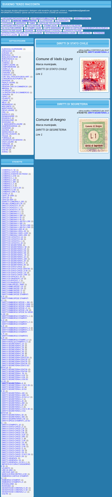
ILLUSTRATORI (46, 21)
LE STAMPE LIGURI (33, 28)
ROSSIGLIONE (8, 120)
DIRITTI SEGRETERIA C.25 (13, 348)
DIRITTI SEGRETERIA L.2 (12, 399)
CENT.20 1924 (7, 200)
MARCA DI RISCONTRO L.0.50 (14, 474)
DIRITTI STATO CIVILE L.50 (13, 456)
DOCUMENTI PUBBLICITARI (42, 18)
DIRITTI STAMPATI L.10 (11, 425)
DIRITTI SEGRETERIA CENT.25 (14, 361)
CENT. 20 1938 (8, 196)
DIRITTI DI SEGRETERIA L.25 (14, 261)
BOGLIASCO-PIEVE (10, 57)
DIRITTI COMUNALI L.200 (12, 215)
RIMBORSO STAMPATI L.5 (12, 482)
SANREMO (6, 128)
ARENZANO (7, 51)
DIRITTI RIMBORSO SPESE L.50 (15, 310)
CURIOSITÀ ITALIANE (73, 30)
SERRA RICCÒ (8, 132)
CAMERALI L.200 (9, 182)
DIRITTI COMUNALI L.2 (11, 213)
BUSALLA (6, 61)
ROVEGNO (6, 122)
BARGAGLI (6, 55)
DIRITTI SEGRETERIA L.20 (12, 401)
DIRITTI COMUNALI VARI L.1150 (15, 233)
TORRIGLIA (6, 138)
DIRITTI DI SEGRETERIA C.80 (14, 253)
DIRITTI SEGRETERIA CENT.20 (14, 360)
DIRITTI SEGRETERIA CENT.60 (14, 371)
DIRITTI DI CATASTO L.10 (12, 243)
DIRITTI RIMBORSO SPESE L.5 (14, 308)
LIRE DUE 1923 (8, 472)
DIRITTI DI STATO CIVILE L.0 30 (14, 271)
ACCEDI (23, 35)
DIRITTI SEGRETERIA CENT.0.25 (15, 358)
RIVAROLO (6, 118)
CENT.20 (5, 198)
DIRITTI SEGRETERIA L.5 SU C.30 (16, 409)
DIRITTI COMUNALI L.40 (11, 219)
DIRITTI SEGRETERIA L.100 (13, 393)
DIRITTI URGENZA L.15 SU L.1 (14, 462)
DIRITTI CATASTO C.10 (11, 205)
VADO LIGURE (8, 142)
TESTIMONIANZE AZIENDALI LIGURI (60, 33)
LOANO (5, 100)
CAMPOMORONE (9, 67)
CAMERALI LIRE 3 (9, 192)
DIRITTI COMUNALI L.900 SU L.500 (16, 227)
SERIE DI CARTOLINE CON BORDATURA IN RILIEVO (86, 28)
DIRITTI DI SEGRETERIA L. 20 (14, 255)
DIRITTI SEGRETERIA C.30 (13, 350)
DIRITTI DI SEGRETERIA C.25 (14, 249)
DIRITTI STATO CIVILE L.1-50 (13, 446)
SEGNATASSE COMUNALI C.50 (15, 490)
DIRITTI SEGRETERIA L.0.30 (13, 377)
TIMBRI (32, 23)
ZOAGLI (5, 152)
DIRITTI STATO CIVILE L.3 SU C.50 (16, 454)
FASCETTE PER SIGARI (12, 30)
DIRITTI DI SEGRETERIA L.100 (14, 259)
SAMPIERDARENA (9, 126)
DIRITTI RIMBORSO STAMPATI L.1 (16, 316)
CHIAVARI (6, 73)
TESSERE (29, 30)
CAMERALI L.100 (9, 180)
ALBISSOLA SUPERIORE (12, 49)
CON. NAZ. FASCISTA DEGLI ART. (15, 77)
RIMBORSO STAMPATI (11, 480)
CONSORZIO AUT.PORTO (12, 79)
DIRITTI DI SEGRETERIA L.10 (14, 257)
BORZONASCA (8, 59)
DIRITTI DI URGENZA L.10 (12, 279)
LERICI (4, 96)
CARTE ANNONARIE (52, 28)
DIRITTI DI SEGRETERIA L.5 (13, 263)
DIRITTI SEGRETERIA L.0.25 (13, 375)
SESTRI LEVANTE (9, 134)
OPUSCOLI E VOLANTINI (70, 26)
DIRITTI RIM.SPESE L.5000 (13, 284)
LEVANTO (6, 98)
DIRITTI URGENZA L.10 (11, 460)
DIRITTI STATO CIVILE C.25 (13, 429)
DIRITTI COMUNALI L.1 (11, 211)
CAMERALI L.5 (8, 186)
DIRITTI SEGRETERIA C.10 (13, 344)
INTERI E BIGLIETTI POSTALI (48, 30)
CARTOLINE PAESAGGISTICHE (15, 18)
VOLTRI (5, 150)
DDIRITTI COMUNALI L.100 (13, 202)
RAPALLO (6, 114)
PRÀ (3, 112)
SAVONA (5, 130)
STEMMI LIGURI (50, 26)
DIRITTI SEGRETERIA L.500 (13, 417)
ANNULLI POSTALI (82, 18)
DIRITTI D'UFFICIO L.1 (11, 281)
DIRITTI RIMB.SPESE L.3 (12, 290)
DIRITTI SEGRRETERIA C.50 (13, 419)
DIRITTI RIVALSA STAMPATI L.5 (14, 342)
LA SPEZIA (6, 91)
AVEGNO (5, 53)
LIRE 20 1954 (7, 470)
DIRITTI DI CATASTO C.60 (12, 239)
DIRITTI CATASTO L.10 (11, 209)
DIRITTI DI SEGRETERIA (12, 245)
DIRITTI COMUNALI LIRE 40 (13, 229)
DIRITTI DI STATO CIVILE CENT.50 (16, 269)
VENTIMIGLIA (7, 146)
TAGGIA (5, 136)
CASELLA (6, 69)
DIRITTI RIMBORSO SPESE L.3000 (16, 306)
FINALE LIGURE (8, 83)
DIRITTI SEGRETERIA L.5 (12, 407)
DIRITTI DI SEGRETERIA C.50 (14, 251)
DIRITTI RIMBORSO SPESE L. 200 (16, 302)
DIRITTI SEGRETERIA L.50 (12, 415)
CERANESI (6, 71)
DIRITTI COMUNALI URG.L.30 (14, 231)
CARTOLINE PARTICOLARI (13, 26)
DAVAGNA (6, 81)
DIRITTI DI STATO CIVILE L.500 (14, 275)
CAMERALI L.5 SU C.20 (11, 188)
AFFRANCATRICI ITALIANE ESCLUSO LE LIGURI (22, 33)
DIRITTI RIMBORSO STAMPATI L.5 (16, 330)
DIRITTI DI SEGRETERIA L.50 (14, 265)
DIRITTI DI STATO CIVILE (12, 267)
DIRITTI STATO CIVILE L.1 (12, 439)
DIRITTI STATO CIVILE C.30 (13, 431)
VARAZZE (6, 144)
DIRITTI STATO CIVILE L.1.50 (13, 440)
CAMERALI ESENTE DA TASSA (15, 174)
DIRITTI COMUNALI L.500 (12, 223)
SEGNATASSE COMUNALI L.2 (14, 492)
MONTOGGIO (7, 108)
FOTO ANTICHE (33, 26)
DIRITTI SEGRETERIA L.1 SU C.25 (16, 385)
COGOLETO (7, 75)
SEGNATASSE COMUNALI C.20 (15, 488)
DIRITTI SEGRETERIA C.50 (13, 354)
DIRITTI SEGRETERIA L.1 (12, 383)
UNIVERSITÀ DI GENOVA (12, 140)
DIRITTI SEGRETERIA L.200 (13, 403)
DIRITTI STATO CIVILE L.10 (13, 442)
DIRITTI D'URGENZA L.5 (11, 282)
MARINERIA (21, 23)
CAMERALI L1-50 (9, 190)
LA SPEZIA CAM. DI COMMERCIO (15, 92)
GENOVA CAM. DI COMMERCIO (15, 87)
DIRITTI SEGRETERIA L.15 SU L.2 (15, 397)
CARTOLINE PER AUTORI (49, 23)
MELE (4, 102)
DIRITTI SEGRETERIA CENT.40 (14, 363)
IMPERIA (5, 89)
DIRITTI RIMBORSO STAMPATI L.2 (16, 322)
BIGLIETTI (6, 21)
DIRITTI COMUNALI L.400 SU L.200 (16, 221)
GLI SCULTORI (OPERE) (12, 28)
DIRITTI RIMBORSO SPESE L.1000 (16, 304)
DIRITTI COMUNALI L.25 (11, 217)
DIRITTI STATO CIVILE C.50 (13, 433)
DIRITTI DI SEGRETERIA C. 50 (14, 247)
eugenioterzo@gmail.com (79, 11)
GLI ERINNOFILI (62, 21)
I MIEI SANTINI (84, 33)
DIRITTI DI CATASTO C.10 (12, 237)
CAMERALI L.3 (8, 184)
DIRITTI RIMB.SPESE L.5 (12, 292)
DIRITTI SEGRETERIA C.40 (13, 352)
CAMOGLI (6, 63)
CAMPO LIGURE (8, 65)
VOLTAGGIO (7, 148)
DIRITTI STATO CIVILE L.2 (12, 448)
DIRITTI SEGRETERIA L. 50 (13, 373)
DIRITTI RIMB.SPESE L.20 (12, 288)
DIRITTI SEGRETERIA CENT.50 (14, 369)
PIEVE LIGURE (8, 110)
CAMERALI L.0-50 (9, 176)
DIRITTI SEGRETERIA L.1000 (13, 395)
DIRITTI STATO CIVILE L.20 (13, 450)
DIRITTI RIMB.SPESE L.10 (12, 286)
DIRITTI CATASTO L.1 (10, 207)
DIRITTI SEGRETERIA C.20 (13, 346)
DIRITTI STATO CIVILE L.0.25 (13, 435)
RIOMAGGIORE (8, 116)
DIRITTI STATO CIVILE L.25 (13, 452)
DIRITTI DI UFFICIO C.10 (12, 277)
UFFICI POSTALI (64, 18)
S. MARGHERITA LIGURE (12, 124)
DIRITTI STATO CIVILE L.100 (13, 444)
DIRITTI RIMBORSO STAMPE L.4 (15, 340)
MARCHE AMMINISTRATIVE (25, 21)
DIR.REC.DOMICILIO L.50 (12, 204)
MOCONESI (6, 106)
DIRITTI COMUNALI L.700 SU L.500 (16, 225)
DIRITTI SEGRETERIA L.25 (12, 405)
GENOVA (5, 85)
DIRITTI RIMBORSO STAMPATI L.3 (16, 328)
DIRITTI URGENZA (9, 458)
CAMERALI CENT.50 (10, 172)
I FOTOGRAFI (7, 23)
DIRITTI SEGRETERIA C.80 (13, 356)
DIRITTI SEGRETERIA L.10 (12, 387)
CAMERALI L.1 (8, 178)
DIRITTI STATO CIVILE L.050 (13, 437)
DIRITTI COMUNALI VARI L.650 (14, 235)
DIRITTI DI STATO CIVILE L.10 (14, 273)
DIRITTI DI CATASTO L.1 (12, 241)
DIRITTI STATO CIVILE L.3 (12, 427)
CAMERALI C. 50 (8, 170)
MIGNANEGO (7, 104)
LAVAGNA (6, 94)
